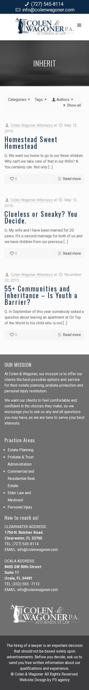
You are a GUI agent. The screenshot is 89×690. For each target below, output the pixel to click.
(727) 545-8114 (47, 4)
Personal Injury (20, 507)
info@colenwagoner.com (48, 10)
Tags (39, 99)
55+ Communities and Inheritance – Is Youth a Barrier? (41, 295)
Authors (62, 99)
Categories (17, 99)
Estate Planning (20, 450)
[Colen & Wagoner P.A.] (44, 28)
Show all (74, 105)
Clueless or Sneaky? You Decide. (41, 217)
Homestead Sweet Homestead (31, 142)
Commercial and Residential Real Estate (21, 478)
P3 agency (61, 680)
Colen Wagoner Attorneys (32, 125)
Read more (72, 178)
